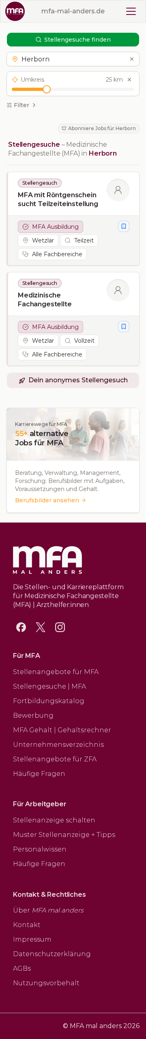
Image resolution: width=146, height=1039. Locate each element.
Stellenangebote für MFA (56, 672)
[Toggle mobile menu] (131, 11)
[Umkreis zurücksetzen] (129, 79)
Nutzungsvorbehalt (46, 983)
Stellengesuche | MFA (49, 686)
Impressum (32, 939)
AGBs (22, 968)
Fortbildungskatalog (48, 701)
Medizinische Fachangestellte (45, 299)
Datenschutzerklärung (52, 954)
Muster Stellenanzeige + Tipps (64, 835)
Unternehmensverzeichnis (58, 744)
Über (48, 910)
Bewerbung (33, 715)
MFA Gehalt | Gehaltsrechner (62, 730)
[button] (72, 59)
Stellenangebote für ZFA (55, 759)
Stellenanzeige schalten (54, 820)
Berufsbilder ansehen (47, 500)
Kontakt (27, 925)
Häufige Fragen (39, 774)
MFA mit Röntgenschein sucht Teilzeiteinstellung (58, 199)
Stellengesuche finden (77, 39)
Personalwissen (40, 849)
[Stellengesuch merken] (123, 226)
